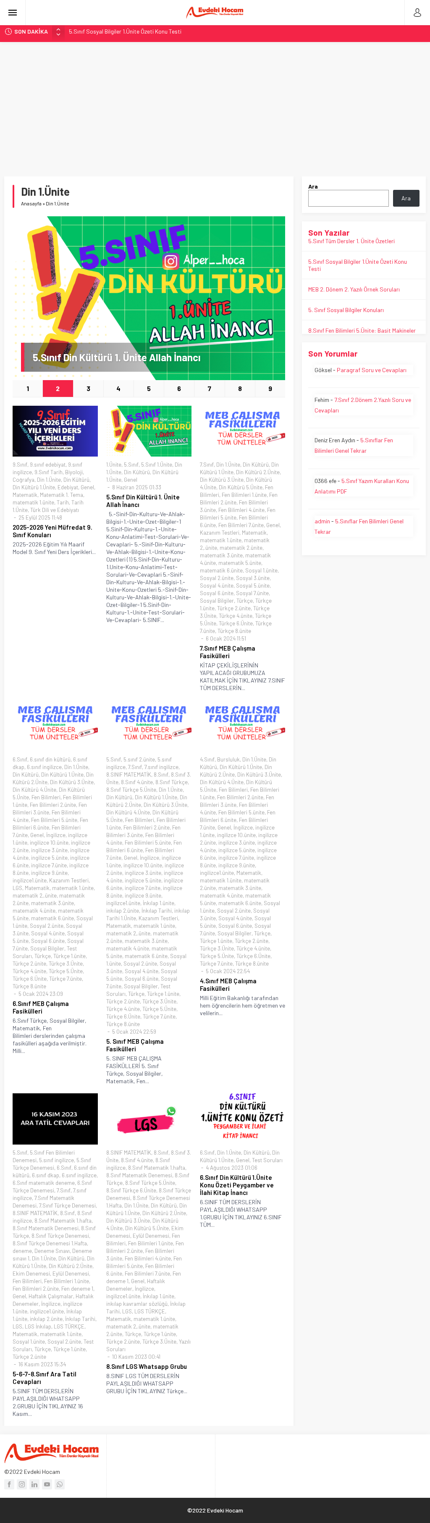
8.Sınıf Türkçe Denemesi (60, 1235)
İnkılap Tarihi (157, 910)
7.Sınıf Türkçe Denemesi (67, 1205)
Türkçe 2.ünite (234, 608)
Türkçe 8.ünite (234, 631)
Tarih (63, 502)
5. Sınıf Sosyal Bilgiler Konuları (346, 309)
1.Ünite (113, 464)
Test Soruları (267, 1160)
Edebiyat (68, 487)
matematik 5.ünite (239, 562)
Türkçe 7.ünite (65, 978)
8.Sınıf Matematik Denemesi (46, 1228)
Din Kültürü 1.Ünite (34, 487)
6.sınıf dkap (45, 1175)
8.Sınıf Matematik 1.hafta (63, 1220)
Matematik (25, 494)
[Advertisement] (215, 105)
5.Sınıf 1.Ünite (156, 464)
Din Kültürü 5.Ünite (240, 487)
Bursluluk (228, 759)
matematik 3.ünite (221, 555)
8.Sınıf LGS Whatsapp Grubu (146, 1366)
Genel (87, 487)
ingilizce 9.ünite (49, 872)
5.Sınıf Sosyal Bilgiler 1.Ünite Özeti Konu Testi (125, 31)
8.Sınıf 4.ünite (137, 782)
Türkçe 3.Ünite (66, 963)
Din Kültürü (76, 479)
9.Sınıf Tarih (48, 472)
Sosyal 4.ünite (216, 585)
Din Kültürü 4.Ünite (34, 789)
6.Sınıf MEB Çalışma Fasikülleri (41, 1007)
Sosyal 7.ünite (252, 593)
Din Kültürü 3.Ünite (222, 479)
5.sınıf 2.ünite (139, 759)
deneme (22, 1250)
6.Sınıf (20, 759)
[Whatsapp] (60, 1484)
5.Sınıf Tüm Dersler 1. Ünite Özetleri (351, 240)
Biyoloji (74, 472)
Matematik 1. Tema (61, 494)
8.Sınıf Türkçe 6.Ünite (131, 1190)
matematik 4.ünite (34, 910)
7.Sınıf (207, 464)
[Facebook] (9, 1484)
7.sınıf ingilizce (161, 767)
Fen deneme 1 (77, 1288)
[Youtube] (47, 1484)
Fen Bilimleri (45, 797)
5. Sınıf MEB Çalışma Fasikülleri (135, 1045)
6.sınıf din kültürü (50, 759)
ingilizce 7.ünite (49, 865)
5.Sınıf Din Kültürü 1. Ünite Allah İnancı (117, 357)
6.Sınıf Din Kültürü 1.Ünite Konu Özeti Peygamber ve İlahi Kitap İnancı (237, 1185)
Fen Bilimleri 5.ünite (54, 820)
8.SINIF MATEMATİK (128, 774)
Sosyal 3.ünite (253, 578)
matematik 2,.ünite (35, 895)
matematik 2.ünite (241, 547)
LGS (17, 888)
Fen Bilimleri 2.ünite (53, 804)
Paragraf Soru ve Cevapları (371, 369)
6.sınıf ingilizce (44, 767)
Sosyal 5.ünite (253, 585)
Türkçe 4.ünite (235, 615)
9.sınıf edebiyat (48, 464)
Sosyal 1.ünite (261, 570)
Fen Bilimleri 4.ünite (241, 510)
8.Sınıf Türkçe (171, 782)
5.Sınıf (131, 464)
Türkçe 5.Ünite (66, 971)
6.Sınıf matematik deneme (44, 1182)
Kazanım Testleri (219, 532)
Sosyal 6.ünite (216, 593)
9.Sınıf (20, 464)
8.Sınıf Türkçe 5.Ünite (131, 789)
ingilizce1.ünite (30, 880)
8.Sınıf (161, 774)
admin (322, 521)
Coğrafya (23, 479)
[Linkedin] (34, 1484)
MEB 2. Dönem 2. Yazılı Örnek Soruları (354, 289)
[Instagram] (22, 1484)
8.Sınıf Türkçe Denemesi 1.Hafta (50, 1243)
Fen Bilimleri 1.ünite (244, 494)
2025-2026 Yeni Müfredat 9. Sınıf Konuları (52, 530)
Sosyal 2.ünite (216, 578)
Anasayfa (31, 203)
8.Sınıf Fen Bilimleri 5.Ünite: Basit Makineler (362, 330)
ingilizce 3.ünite (49, 850)
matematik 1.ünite (33, 502)
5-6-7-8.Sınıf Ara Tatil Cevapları (44, 1377)
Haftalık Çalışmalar (51, 1296)
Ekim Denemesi (31, 1273)
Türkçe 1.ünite (69, 956)
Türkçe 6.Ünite (236, 623)
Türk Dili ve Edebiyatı (54, 510)
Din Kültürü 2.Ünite (258, 472)
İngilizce (56, 835)
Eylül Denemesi (70, 1273)
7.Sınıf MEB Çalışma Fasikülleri (227, 651)
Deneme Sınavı (52, 1250)
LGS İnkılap (38, 1326)
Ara (313, 186)
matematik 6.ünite (221, 570)
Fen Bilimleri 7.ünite (241, 525)
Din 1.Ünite (49, 479)
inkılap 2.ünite (122, 910)
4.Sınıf (207, 759)
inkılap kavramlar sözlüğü (137, 1303)
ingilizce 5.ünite (49, 857)
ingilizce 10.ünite (49, 842)
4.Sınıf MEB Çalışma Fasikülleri (228, 984)
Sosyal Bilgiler (217, 600)
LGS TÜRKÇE (69, 1326)
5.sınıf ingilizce (56, 1160)
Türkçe (244, 600)
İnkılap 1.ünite (158, 903)
